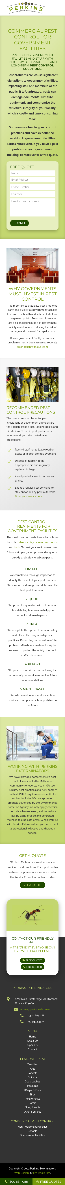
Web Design (21, 1172)
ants (29, 542)
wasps (54, 542)
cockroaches (41, 542)
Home (32, 1036)
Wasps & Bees (32, 1090)
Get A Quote (32, 885)
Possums (32, 1085)
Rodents (32, 1073)
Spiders (32, 1077)
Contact (32, 1049)
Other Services (32, 1111)
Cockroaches (32, 1081)
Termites (32, 1064)
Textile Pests (32, 1098)
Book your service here (28, 496)
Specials (32, 1045)
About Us (32, 1040)
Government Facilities (32, 1135)
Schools (32, 1131)
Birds (33, 1094)
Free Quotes (33, 960)
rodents (21, 542)
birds (17, 547)
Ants (32, 1068)
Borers (32, 1103)
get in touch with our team (32, 346)
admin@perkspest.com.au (35, 1009)
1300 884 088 (34, 966)
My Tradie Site (41, 1172)
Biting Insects (32, 1107)
